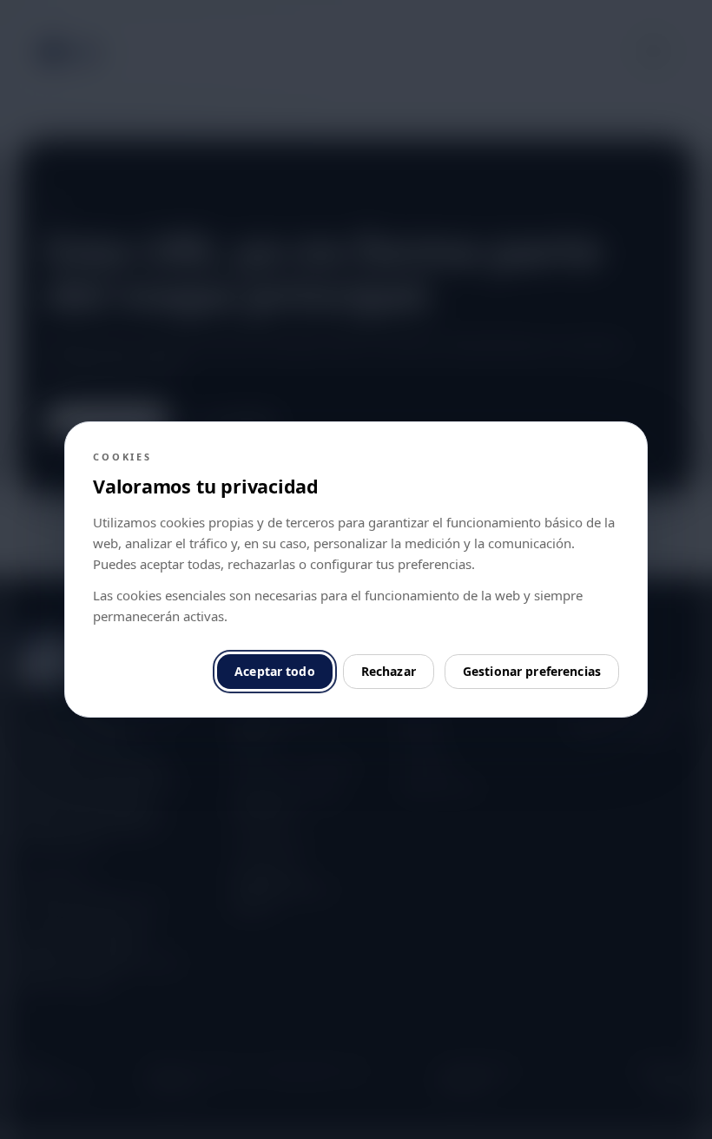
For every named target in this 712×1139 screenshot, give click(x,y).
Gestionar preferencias (532, 671)
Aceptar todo (274, 671)
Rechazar (388, 671)
